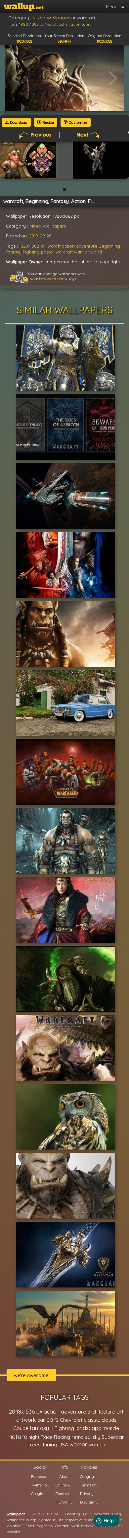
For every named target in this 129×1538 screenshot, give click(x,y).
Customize (77, 122)
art (120, 1411)
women (96, 1444)
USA (63, 1444)
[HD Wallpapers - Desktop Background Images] (23, 6)
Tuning (49, 1444)
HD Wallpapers (64, 1502)
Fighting (31, 251)
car (41, 1420)
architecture (101, 1412)
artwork (26, 1420)
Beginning (109, 246)
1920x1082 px (32, 246)
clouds (109, 1420)
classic (92, 1419)
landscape (88, 1428)
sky (96, 1437)
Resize (47, 122)
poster (47, 251)
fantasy (14, 251)
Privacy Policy (89, 1493)
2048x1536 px (25, 1411)
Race (47, 1437)
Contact (61, 1525)
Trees (34, 1444)
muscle (111, 1428)
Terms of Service (89, 1485)
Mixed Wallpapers (47, 226)
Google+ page (40, 1493)
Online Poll (64, 1485)
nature (17, 1436)
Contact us (64, 1493)
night (33, 1437)
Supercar (113, 1437)
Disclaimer (89, 1502)
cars (52, 1419)
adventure (86, 246)
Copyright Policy (89, 1476)
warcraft (64, 251)
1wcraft (53, 246)
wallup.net (16, 1513)
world (96, 251)
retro (77, 1437)
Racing (62, 1437)
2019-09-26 (40, 235)
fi (51, 1428)
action (68, 246)
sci (88, 1437)
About (64, 1476)
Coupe (20, 1428)
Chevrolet (71, 1420)
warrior (81, 251)
